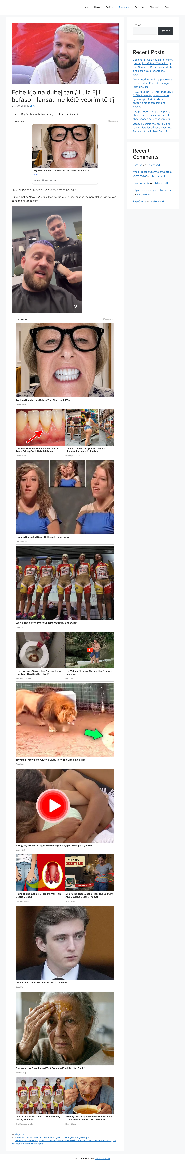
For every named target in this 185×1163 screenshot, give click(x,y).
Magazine (124, 7)
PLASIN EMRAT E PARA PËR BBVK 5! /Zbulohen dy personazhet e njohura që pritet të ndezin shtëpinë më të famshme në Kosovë (153, 99)
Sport (168, 7)
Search (137, 25)
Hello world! (154, 164)
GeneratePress (102, 1158)
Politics (109, 7)
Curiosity (139, 7)
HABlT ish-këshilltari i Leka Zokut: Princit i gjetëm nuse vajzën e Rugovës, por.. (53, 1137)
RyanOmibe (139, 201)
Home (85, 7)
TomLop (137, 164)
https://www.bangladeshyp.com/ (152, 190)
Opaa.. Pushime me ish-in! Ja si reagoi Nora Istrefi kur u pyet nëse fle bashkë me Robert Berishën (152, 127)
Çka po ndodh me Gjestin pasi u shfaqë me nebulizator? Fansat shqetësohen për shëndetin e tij (151, 115)
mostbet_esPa (141, 183)
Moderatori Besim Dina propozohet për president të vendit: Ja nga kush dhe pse (153, 83)
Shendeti (154, 7)
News (97, 7)
